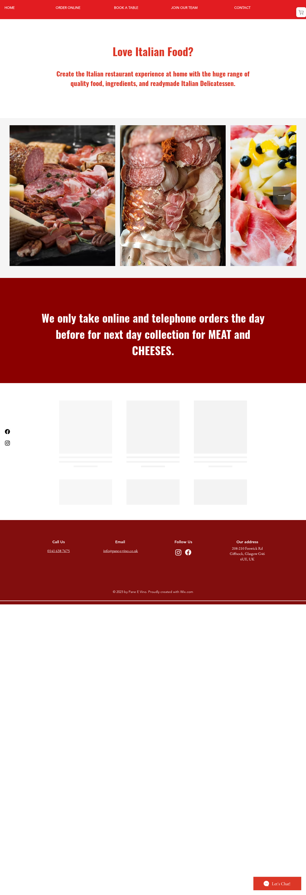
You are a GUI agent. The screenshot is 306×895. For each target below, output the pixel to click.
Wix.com (186, 648)
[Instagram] (7, 443)
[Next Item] (282, 196)
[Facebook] (7, 431)
